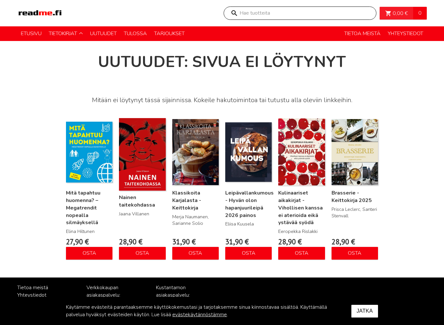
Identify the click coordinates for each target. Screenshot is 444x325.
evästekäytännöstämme (199, 314)
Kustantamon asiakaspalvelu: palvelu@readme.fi (177, 295)
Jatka (365, 311)
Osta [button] (89, 253)
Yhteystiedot (31, 295)
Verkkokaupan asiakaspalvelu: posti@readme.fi (105, 295)
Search (234, 13)
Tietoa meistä (32, 287)
